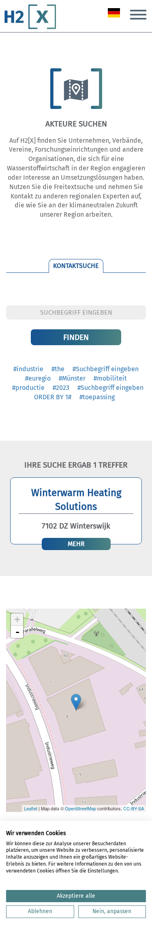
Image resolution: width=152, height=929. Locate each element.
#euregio (38, 378)
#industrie (28, 369)
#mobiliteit (110, 378)
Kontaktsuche (76, 266)
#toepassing (97, 397)
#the (57, 369)
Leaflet (30, 808)
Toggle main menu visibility (138, 14)
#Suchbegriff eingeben (106, 369)
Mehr (76, 544)
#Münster (72, 378)
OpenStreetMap (80, 808)
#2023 (61, 388)
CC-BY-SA (133, 808)
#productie (28, 388)
